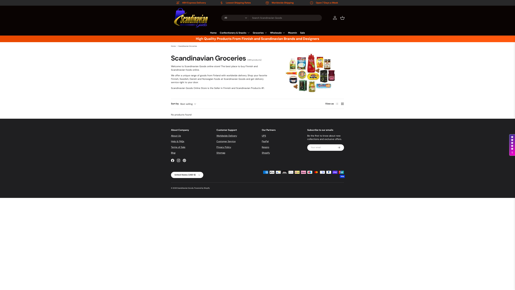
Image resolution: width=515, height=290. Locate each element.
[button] (342, 18)
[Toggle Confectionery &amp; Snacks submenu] (248, 32)
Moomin (292, 32)
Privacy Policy (223, 147)
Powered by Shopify (202, 188)
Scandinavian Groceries (187, 46)
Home (213, 32)
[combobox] (271, 18)
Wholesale (276, 32)
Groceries (258, 32)
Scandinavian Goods (185, 188)
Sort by (175, 103)
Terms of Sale (178, 147)
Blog (173, 152)
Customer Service (226, 141)
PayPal (265, 141)
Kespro (265, 147)
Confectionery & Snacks (233, 32)
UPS (264, 135)
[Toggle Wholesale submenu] (283, 32)
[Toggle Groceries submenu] (265, 32)
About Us (176, 135)
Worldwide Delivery (226, 135)
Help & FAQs (177, 141)
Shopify (266, 152)
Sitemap (220, 152)
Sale (302, 32)
